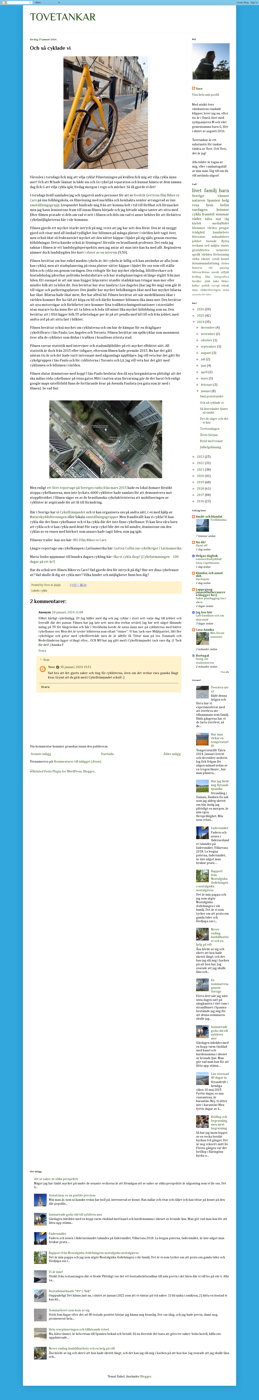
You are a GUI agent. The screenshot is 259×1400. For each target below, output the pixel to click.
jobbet (196, 241)
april (204, 372)
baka (216, 281)
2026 (201, 309)
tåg (226, 219)
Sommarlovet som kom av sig (69, 1310)
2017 (201, 495)
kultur (196, 285)
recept (215, 285)
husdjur (197, 281)
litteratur (198, 236)
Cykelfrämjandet (72, 512)
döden (225, 263)
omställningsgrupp (44, 205)
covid (215, 259)
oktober (207, 340)
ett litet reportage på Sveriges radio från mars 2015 (87, 488)
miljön (215, 245)
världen (206, 254)
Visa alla (225, 672)
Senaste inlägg (41, 754)
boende (211, 241)
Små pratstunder (212, 396)
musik (215, 272)
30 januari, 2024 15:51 (75, 667)
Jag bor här (204, 612)
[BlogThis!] (75, 585)
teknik (225, 285)
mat (218, 219)
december (208, 327)
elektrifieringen (210, 290)
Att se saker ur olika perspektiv (56, 1179)
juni (204, 365)
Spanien (213, 200)
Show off (201, 545)
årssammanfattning (205, 263)
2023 (201, 456)
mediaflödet (220, 223)
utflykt (225, 272)
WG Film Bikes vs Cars (89, 540)
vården (212, 228)
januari (206, 391)
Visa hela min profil (205, 94)
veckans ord (200, 245)
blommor (198, 228)
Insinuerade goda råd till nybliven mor (75, 1214)
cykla (44, 590)
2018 (201, 488)
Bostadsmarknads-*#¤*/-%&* (70, 1291)
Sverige (198, 196)
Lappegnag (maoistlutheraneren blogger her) (210, 592)
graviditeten (200, 250)
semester (222, 250)
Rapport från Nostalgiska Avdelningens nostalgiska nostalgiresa (93, 1253)
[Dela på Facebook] (81, 585)
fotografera (221, 276)
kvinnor (223, 210)
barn (224, 190)
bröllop (196, 276)
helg (225, 200)
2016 (201, 501)
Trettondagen (209, 428)
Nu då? (201, 542)
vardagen (200, 210)
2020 (201, 476)
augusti (206, 353)
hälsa (208, 219)
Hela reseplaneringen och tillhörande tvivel (79, 1329)
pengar (224, 228)
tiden (208, 294)
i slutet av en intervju (101, 252)
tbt (203, 294)
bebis (224, 205)
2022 (201, 463)
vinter (225, 245)
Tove (51, 667)
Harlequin (202, 579)
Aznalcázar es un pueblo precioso (72, 1195)
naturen (198, 200)
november (208, 334)
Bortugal (202, 655)
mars (205, 378)
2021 (201, 469)
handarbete (221, 232)
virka (195, 259)
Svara (42, 650)
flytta (225, 241)
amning (224, 267)
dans (195, 290)
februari (207, 384)
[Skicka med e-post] (71, 585)
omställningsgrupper (102, 517)
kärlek (196, 223)
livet (197, 190)
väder (196, 219)
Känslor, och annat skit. (209, 575)
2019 (201, 482)
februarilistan (200, 272)
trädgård (198, 232)
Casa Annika (205, 629)
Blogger (145, 1376)
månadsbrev (220, 236)
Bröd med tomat (211, 441)
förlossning (221, 254)
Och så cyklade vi (212, 402)
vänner (223, 196)
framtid (208, 214)
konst (225, 259)
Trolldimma (218, 519)
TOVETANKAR (62, 17)
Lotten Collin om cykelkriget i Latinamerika (147, 548)
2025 (201, 315)
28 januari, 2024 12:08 (67, 612)
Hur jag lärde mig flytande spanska (220, 785)
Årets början (209, 435)
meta (226, 290)
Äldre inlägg (172, 754)
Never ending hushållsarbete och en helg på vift (212, 937)
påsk (207, 281)
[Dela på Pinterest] (85, 585)
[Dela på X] (78, 585)
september (209, 346)
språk (196, 254)
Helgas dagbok (207, 556)
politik (205, 285)
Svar (46, 660)
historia (197, 267)
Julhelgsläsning (210, 447)
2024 (201, 322)
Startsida (107, 754)
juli (203, 359)
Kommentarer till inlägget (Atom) (77, 761)
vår (211, 267)
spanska (196, 294)
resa (195, 205)
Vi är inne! (56, 1272)
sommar (222, 214)
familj (210, 190)
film (207, 276)
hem (209, 205)
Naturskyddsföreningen (48, 517)
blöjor (225, 281)
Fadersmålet (219, 828)
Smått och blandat (209, 516)
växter (205, 259)
